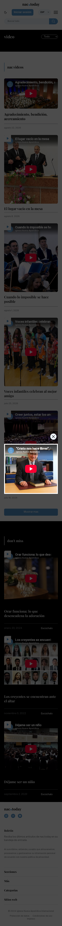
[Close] (53, 436)
